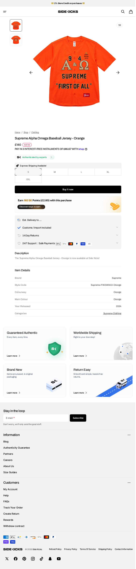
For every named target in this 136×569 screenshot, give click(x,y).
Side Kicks (37, 549)
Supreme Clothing (110, 313)
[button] (4, 11)
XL (110, 173)
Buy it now (66, 189)
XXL (32, 180)
